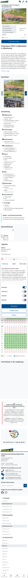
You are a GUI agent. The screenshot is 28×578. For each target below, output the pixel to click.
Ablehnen (14, 315)
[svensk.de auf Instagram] (6, 492)
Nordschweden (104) (7, 506)
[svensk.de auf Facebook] (2, 492)
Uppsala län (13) (6, 528)
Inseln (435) (4, 501)
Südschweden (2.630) (7, 509)
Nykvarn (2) (4, 564)
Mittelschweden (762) (7, 503)
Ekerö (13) (4, 545)
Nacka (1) (4, 559)
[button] (26, 1)
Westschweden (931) (6, 512)
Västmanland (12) (6, 534)
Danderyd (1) (5, 543)
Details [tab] (14, 263)
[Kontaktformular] (19, 1)
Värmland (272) (5, 531)
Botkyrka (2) (4, 540)
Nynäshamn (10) (6, 567)
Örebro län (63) (5, 520)
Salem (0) (4, 573)
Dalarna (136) (5, 518)
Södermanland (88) (6, 523)
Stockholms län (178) (7, 526)
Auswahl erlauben (14, 310)
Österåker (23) (5, 570)
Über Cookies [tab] (23, 263)
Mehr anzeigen (6, 71)
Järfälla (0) (4, 554)
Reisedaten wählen (14, 41)
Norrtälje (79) (5, 562)
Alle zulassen (14, 306)
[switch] (24, 291)
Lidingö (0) (4, 556)
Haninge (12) (5, 548)
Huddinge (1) (5, 551)
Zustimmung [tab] (5, 263)
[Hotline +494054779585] (23, 1)
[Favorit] (25, 35)
